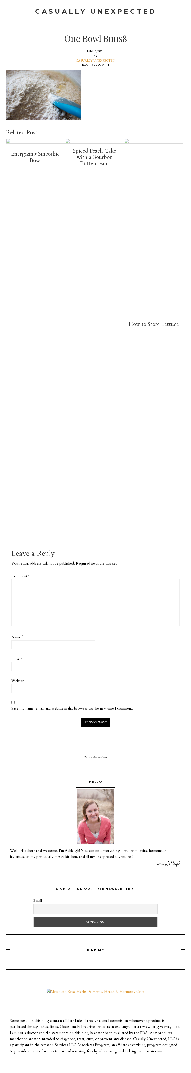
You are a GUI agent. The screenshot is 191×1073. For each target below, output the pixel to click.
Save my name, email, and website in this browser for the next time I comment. (72, 708)
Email (16, 659)
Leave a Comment (95, 65)
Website (17, 681)
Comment (20, 576)
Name (17, 637)
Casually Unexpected (96, 11)
